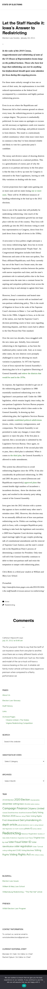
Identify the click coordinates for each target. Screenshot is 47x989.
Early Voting (37, 812)
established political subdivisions (28, 420)
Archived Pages (8, 717)
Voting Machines (27, 850)
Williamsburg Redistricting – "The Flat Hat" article (22, 892)
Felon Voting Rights (34, 816)
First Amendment (10, 820)
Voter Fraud (14, 841)
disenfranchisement (25, 812)
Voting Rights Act (20, 854)
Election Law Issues (10, 881)
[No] (44, 982)
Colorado (4, 812)
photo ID (28, 828)
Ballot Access (25, 804)
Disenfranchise (13, 812)
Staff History (7, 706)
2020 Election (22, 799)
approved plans (30, 482)
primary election (37, 829)
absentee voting (10, 803)
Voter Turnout (38, 847)
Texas (31, 838)
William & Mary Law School (13, 886)
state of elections (11, 838)
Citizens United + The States (17, 720)
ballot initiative (35, 804)
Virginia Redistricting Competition (19, 723)
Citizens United (35, 808)
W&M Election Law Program (14, 908)
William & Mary (39, 855)
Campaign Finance (14, 808)
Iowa (7, 601)
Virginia (36, 837)
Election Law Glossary (11, 700)
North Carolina (19, 829)
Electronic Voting (20, 816)
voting (4, 850)
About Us (6, 695)
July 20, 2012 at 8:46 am (12, 640)
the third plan (15, 455)
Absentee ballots (35, 800)
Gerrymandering (29, 820)
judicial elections (23, 825)
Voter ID (26, 841)
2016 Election (8, 800)
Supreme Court (23, 838)
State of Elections (12, 4)
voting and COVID (14, 850)
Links (4, 711)
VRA (32, 855)
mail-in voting (34, 825)
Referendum (24, 834)
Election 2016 (9, 816)
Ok (24, 986)
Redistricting (10, 605)
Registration (33, 834)
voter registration (23, 846)
